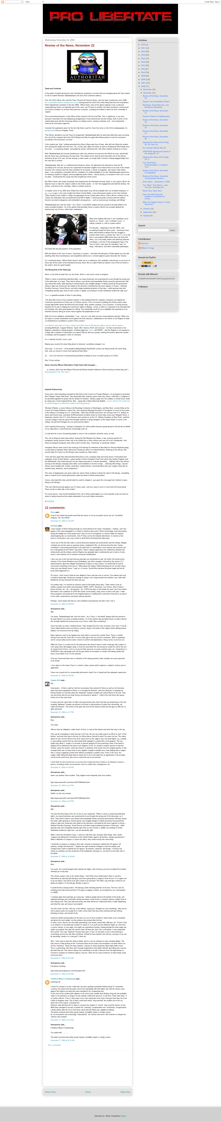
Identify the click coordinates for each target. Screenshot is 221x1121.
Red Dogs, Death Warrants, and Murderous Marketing (156, 106)
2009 (143, 76)
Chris (53, 512)
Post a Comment (54, 1045)
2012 (143, 65)
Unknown (144, 243)
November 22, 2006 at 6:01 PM (62, 521)
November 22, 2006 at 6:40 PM (62, 604)
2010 (143, 72)
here (121, 235)
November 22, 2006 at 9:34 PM (62, 676)
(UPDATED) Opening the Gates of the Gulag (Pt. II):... (156, 152)
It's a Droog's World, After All (154, 148)
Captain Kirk (55, 680)
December (147, 89)
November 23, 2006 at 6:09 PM (62, 767)
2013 (143, 62)
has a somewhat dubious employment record (61, 102)
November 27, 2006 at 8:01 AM (62, 958)
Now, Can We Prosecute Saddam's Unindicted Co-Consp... (154, 196)
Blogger (123, 1116)
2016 (143, 51)
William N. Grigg (147, 248)
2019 (143, 45)
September (148, 212)
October (146, 209)
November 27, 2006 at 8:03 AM (62, 974)
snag (49, 193)
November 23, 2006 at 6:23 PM (62, 801)
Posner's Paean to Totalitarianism (156, 116)
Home (88, 1092)
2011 (143, 69)
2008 (143, 79)
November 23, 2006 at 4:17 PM (62, 712)
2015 (143, 55)
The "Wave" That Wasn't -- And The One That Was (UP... (155, 186)
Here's (47, 295)
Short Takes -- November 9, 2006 (156, 182)
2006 (143, 86)
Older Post (125, 1092)
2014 (143, 58)
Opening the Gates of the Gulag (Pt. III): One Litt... (156, 143)
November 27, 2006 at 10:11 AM (62, 1040)
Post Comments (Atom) (92, 1100)
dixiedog (54, 526)
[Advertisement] (87, 1068)
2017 (143, 48)
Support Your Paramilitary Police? (156, 101)
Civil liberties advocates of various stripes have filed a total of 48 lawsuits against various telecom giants (84, 325)
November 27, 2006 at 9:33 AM (62, 1020)
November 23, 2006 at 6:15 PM (62, 785)
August (146, 216)
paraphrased (49, 130)
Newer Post (50, 1092)
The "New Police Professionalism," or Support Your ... (155, 165)
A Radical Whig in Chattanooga (63, 979)
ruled (91, 330)
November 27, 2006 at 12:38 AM (63, 856)
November (147, 93)
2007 (143, 83)
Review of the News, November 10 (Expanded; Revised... (155, 177)
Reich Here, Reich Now (152, 191)
